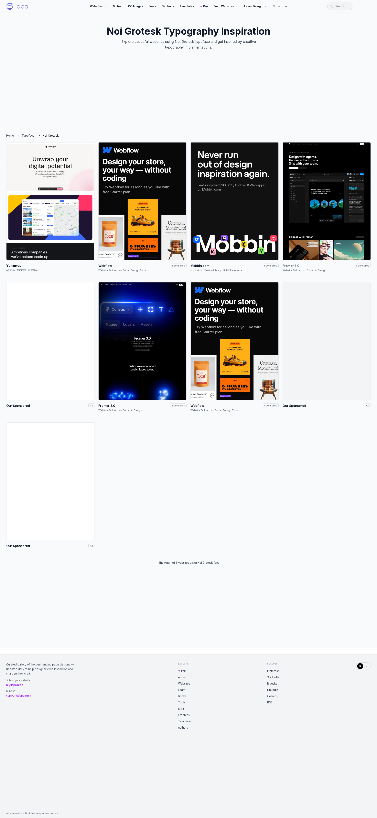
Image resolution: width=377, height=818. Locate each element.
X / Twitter (274, 677)
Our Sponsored (18, 406)
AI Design (320, 270)
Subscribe (280, 6)
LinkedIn (272, 689)
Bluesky (272, 683)
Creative (33, 269)
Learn (181, 689)
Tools (181, 702)
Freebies (184, 715)
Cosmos (272, 696)
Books (182, 696)
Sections (168, 6)
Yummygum (15, 265)
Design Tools (138, 270)
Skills (181, 708)
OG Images (135, 6)
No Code (124, 270)
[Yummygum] (50, 201)
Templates (187, 6)
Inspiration (196, 270)
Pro (205, 6)
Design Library (212, 270)
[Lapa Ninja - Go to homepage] (17, 6)
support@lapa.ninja (18, 695)
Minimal (21, 269)
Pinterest (273, 671)
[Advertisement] (188, 95)
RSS (270, 702)
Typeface (28, 135)
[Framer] (327, 201)
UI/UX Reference (232, 270)
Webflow (105, 266)
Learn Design (253, 6)
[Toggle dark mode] (363, 666)
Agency (10, 269)
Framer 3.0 (291, 266)
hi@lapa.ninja (14, 685)
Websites (96, 6)
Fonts (152, 6)
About (182, 677)
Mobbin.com (199, 266)
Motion (118, 6)
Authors (183, 727)
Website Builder (107, 270)
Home (10, 135)
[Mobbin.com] (234, 201)
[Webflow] (142, 201)
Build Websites (223, 6)
